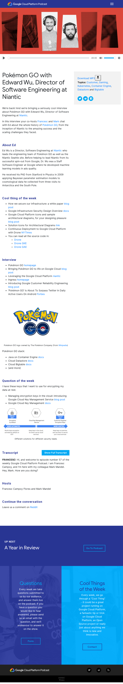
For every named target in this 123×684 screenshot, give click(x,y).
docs (66, 210)
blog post (13, 221)
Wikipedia (62, 345)
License (61, 678)
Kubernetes (84, 85)
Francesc (43, 121)
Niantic (23, 115)
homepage (30, 265)
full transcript (55, 452)
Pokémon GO (49, 124)
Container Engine (101, 85)
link (58, 225)
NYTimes (26, 232)
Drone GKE (20, 243)
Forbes (41, 294)
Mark (56, 121)
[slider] (48, 57)
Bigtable (99, 89)
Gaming (103, 82)
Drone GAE (20, 246)
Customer (92, 82)
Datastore (83, 89)
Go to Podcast (94, 548)
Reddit (34, 507)
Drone (17, 239)
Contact (92, 646)
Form (31, 641)
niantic (56, 276)
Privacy (61, 680)
